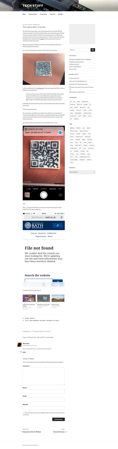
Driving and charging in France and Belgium (80, 59)
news (90, 110)
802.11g (72, 128)
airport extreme (84, 131)
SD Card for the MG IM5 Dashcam (78, 81)
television (82, 154)
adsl (84, 128)
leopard (85, 145)
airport (88, 128)
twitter (84, 116)
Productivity (43, 14)
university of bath (52, 320)
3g (70, 101)
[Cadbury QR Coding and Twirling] (29, 298)
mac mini (91, 145)
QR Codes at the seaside (43, 304)
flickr (76, 142)
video (89, 116)
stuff (79, 116)
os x (71, 151)
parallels (76, 151)
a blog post (40, 88)
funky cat (79, 104)
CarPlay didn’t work (74, 78)
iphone (27, 318)
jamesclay (36, 24)
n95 (80, 148)
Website (25, 404)
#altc (27, 320)
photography (78, 113)
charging (77, 139)
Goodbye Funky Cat (74, 64)
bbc (89, 133)
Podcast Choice (33, 14)
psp (87, 151)
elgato (83, 139)
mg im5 (72, 110)
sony (77, 154)
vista (76, 156)
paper (42, 39)
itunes (71, 145)
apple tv (84, 133)
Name (25, 388)
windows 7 (82, 159)
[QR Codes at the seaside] (43, 298)
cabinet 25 (87, 136)
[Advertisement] (82, 34)
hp (90, 104)
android (78, 133)
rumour (72, 154)
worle (71, 162)
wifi (71, 118)
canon (71, 139)
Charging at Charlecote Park (76, 62)
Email (25, 396)
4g (74, 101)
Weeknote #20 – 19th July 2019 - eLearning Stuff (40, 337)
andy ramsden (34, 320)
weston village (73, 159)
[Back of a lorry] (58, 298)
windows (76, 118)
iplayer (90, 142)
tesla (88, 154)
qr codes (43, 320)
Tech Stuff (33, 5)
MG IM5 (60, 14)
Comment (26, 366)
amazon (72, 133)
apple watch (85, 101)
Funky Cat (52, 14)
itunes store (78, 145)
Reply (24, 352)
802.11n (78, 128)
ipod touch (82, 107)
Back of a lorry (55, 304)
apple (78, 101)
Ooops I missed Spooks (75, 66)
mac (88, 107)
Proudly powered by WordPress (30, 445)
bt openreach (79, 136)
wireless (89, 159)
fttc (81, 142)
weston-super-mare (84, 156)
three (71, 156)
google (85, 104)
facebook (72, 104)
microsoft (78, 110)
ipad (71, 107)
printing (82, 151)
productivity (73, 116)
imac (85, 142)
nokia (71, 113)
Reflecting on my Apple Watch (77, 92)
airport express (74, 131)
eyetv (71, 142)
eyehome (89, 139)
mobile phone (73, 148)
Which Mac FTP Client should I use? (78, 84)
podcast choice (87, 113)
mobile (32, 318)
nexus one (90, 148)
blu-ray (72, 136)
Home (24, 14)
